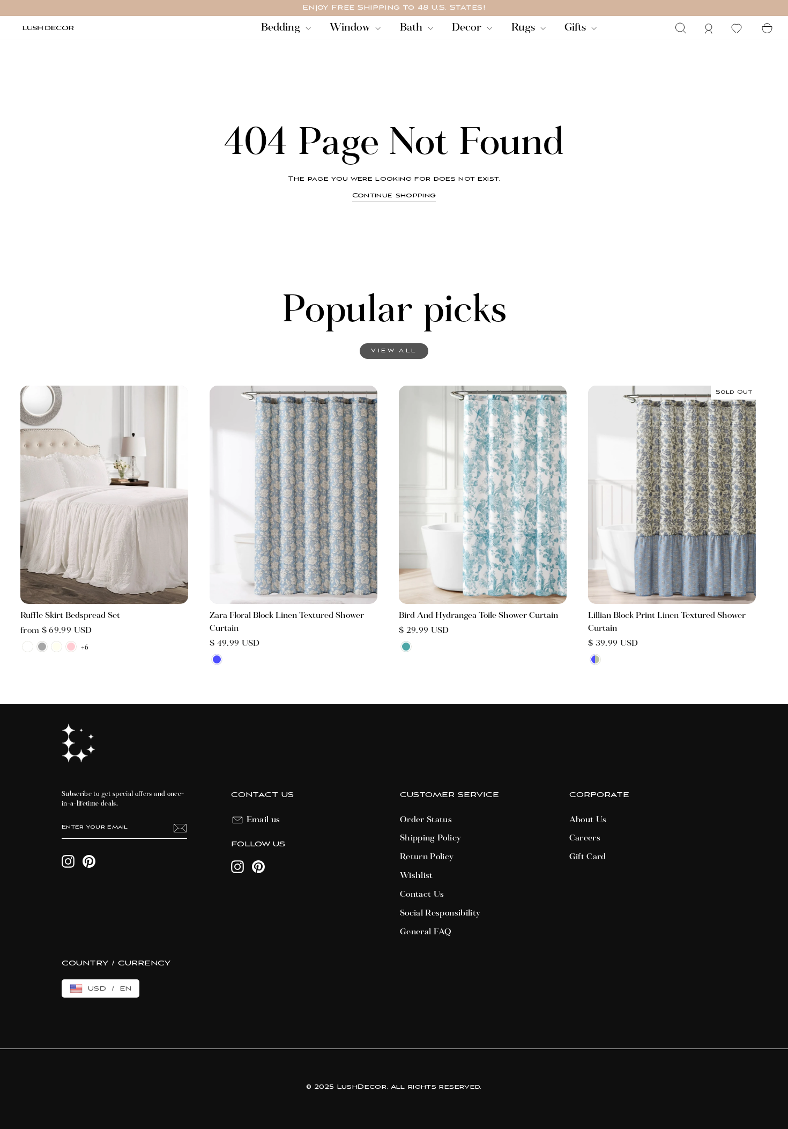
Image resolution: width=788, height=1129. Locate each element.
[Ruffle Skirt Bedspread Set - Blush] (71, 646)
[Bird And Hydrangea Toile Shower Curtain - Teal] (406, 646)
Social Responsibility (440, 913)
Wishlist (416, 876)
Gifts (576, 28)
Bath (412, 28)
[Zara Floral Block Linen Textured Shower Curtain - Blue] (217, 659)
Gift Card (587, 857)
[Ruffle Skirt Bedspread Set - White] (28, 646)
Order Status (426, 820)
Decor (468, 28)
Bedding (282, 28)
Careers (584, 838)
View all (394, 351)
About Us (588, 820)
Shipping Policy (430, 838)
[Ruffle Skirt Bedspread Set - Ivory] (56, 646)
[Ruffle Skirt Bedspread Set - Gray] (42, 646)
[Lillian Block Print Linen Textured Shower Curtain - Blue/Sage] (595, 659)
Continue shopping (394, 195)
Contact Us (422, 894)
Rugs (524, 28)
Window (351, 28)
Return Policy (427, 857)
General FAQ (426, 932)
